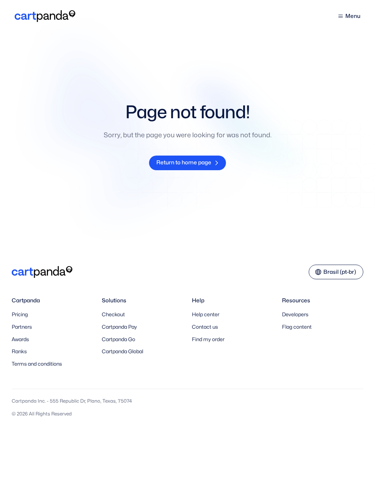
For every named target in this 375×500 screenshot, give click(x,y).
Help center (205, 314)
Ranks (19, 351)
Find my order (208, 339)
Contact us (205, 327)
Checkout (113, 314)
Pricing (20, 314)
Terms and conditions (37, 364)
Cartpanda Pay (119, 327)
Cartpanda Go (118, 339)
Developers (295, 314)
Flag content (297, 327)
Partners (22, 327)
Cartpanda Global (122, 351)
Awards (20, 339)
